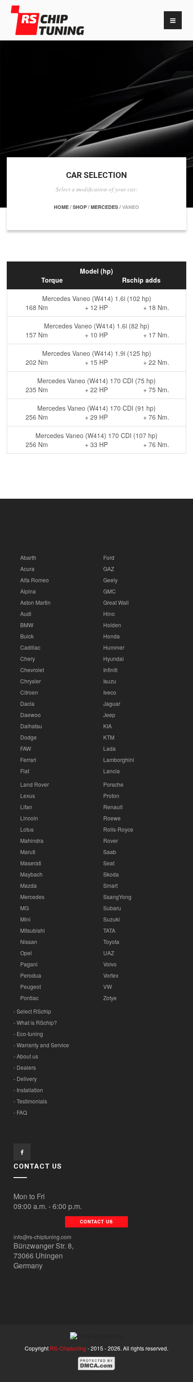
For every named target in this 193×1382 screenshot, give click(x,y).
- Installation (28, 1090)
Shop (80, 207)
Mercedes (104, 207)
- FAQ (20, 1112)
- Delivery (25, 1078)
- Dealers (24, 1067)
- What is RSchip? (35, 1022)
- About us (25, 1056)
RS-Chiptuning (68, 1348)
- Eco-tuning (28, 1033)
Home (61, 207)
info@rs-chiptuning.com (42, 1236)
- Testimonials (30, 1101)
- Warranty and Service (41, 1045)
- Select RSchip (32, 1011)
